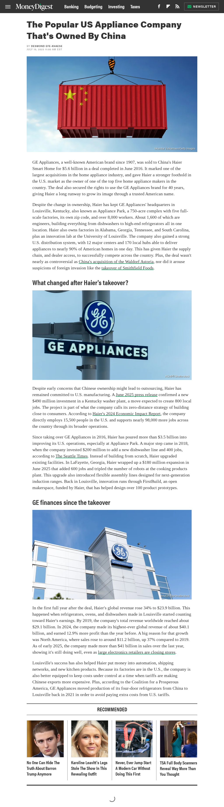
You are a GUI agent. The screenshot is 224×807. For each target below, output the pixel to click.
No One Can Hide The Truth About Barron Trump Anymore (43, 768)
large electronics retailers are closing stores (136, 652)
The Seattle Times (72, 456)
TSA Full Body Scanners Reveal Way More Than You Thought (178, 768)
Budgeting (93, 6)
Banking (71, 6)
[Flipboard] (168, 7)
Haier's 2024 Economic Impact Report (127, 413)
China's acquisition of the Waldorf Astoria (116, 261)
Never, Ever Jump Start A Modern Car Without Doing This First (133, 768)
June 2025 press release (137, 394)
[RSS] (177, 7)
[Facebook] (159, 7)
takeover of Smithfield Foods (128, 267)
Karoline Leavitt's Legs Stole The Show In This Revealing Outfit (89, 768)
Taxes (135, 6)
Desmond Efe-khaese (47, 46)
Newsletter (204, 6)
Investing (116, 6)
